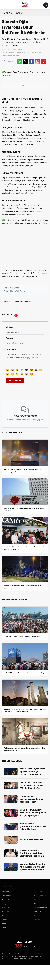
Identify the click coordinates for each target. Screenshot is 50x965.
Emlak (36, 915)
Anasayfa (8, 13)
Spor (4, 915)
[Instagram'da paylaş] (37, 61)
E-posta (9, 338)
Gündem (5, 899)
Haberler (5, 891)
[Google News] (8, 61)
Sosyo (37, 919)
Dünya (4, 903)
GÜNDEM (19, 13)
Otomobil (38, 911)
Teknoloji (38, 891)
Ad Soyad (10, 326)
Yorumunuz (11, 349)
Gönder (13, 380)
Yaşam (4, 919)
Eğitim (37, 903)
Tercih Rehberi (40, 907)
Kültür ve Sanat (40, 895)
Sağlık (4, 923)
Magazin (5, 911)
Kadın (4, 927)
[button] (3, 5)
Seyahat (37, 899)
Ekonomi (5, 907)
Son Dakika (7, 302)
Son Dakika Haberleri (23, 302)
